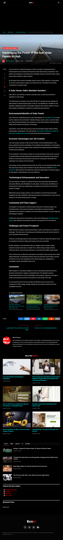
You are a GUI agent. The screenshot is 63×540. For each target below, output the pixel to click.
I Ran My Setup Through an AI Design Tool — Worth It (46, 430)
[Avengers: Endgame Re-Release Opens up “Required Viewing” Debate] (7, 450)
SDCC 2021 (8, 493)
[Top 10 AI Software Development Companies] (17, 367)
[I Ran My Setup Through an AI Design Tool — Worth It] (46, 419)
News (11, 443)
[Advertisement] (31, 18)
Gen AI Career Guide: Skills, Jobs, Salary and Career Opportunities (31, 475)
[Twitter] (5, 78)
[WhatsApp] (5, 91)
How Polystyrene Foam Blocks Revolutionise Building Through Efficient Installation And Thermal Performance (46, 378)
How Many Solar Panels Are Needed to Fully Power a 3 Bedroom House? (51, 306)
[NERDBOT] (31, 2)
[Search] (58, 3)
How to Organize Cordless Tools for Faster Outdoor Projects (16, 430)
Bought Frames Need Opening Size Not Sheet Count (44, 405)
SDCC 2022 (8, 495)
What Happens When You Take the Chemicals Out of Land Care (30, 466)
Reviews (27, 443)
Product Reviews (11, 490)
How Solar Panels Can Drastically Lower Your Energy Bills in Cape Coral (16, 306)
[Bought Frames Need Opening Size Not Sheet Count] (46, 394)
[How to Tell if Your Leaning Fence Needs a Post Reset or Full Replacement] (17, 394)
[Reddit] (5, 87)
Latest (6, 443)
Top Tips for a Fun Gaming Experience (45, 328)
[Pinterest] (5, 82)
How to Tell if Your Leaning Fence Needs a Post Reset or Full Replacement (16, 405)
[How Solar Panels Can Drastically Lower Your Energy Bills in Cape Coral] (17, 299)
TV (22, 443)
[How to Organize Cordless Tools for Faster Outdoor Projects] (17, 419)
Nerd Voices (10, 61)
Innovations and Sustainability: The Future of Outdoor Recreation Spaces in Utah (34, 306)
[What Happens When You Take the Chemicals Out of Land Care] (7, 468)
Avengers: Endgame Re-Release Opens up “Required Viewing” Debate (32, 448)
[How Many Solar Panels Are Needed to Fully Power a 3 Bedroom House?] (52, 299)
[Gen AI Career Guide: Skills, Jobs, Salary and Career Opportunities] (7, 477)
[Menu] (5, 3)
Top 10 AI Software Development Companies (13, 377)
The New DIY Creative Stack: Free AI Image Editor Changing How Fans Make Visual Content (35, 458)
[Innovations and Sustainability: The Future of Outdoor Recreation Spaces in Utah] (34, 299)
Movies (18, 443)
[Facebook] (5, 74)
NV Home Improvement (10, 48)
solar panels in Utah (50, 117)
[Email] (5, 95)
